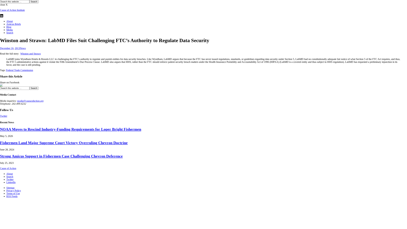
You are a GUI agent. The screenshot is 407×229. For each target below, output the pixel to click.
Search (9, 32)
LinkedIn (11, 182)
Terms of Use (13, 193)
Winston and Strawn (30, 53)
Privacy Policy (13, 190)
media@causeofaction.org (30, 101)
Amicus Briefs (13, 24)
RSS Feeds (11, 196)
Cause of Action (8, 168)
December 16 (7, 48)
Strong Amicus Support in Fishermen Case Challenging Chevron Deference (61, 156)
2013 (17, 48)
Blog (8, 27)
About (9, 21)
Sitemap (10, 187)
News (23, 48)
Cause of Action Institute (12, 10)
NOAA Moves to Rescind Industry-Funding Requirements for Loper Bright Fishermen (70, 129)
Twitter (3, 116)
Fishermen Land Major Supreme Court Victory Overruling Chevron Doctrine (64, 143)
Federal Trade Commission (19, 70)
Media (9, 29)
